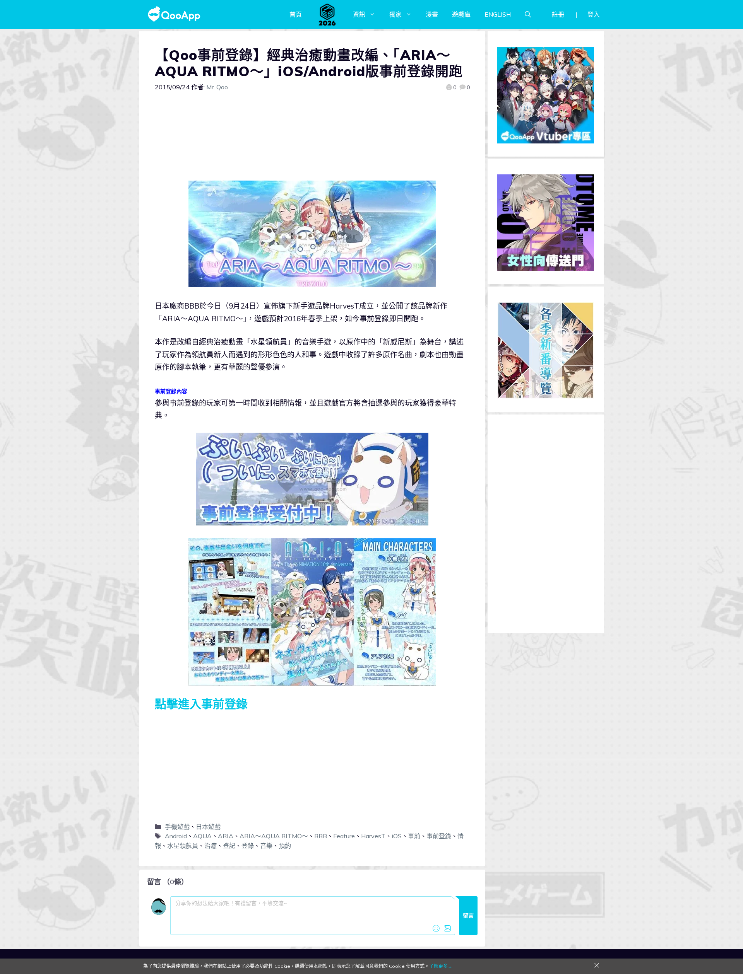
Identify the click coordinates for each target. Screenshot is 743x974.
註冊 (558, 14)
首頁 (295, 14)
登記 (229, 845)
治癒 (210, 845)
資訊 (359, 14)
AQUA (202, 836)
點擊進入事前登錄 (201, 703)
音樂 (266, 845)
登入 (593, 14)
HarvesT (373, 836)
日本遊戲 (208, 827)
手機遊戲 (177, 827)
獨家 (395, 14)
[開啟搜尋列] (528, 14)
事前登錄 (438, 836)
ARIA (225, 836)
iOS (397, 836)
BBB (320, 836)
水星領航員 (182, 845)
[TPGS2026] (327, 14)
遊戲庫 (461, 14)
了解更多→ (440, 966)
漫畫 (432, 14)
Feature (344, 836)
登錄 (247, 845)
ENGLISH (497, 14)
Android (176, 836)
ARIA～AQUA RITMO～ (274, 836)
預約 (285, 845)
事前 (414, 836)
